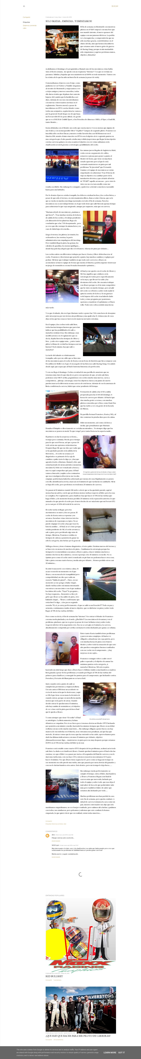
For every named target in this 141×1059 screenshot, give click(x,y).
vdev (24, 28)
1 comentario (57, 980)
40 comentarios (58, 1039)
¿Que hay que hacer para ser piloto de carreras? (78, 1035)
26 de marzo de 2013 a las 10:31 (69, 845)
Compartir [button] (26, 17)
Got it (121, 1052)
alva (53, 835)
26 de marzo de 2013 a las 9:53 (64, 835)
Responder (56, 841)
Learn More (110, 1052)
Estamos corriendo (30, 25)
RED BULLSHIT (54, 976)
